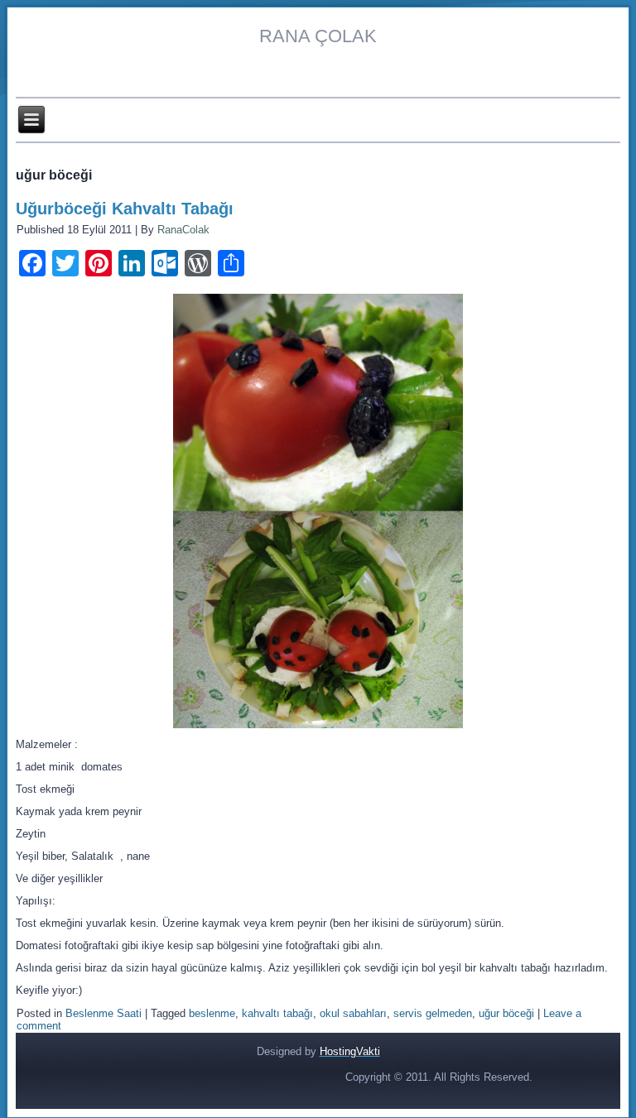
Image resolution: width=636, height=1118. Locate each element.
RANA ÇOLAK (318, 36)
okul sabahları (353, 1013)
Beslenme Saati (103, 1013)
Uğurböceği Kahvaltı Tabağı (125, 208)
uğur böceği (506, 1013)
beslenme (212, 1013)
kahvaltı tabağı (277, 1013)
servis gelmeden (432, 1013)
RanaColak (183, 229)
